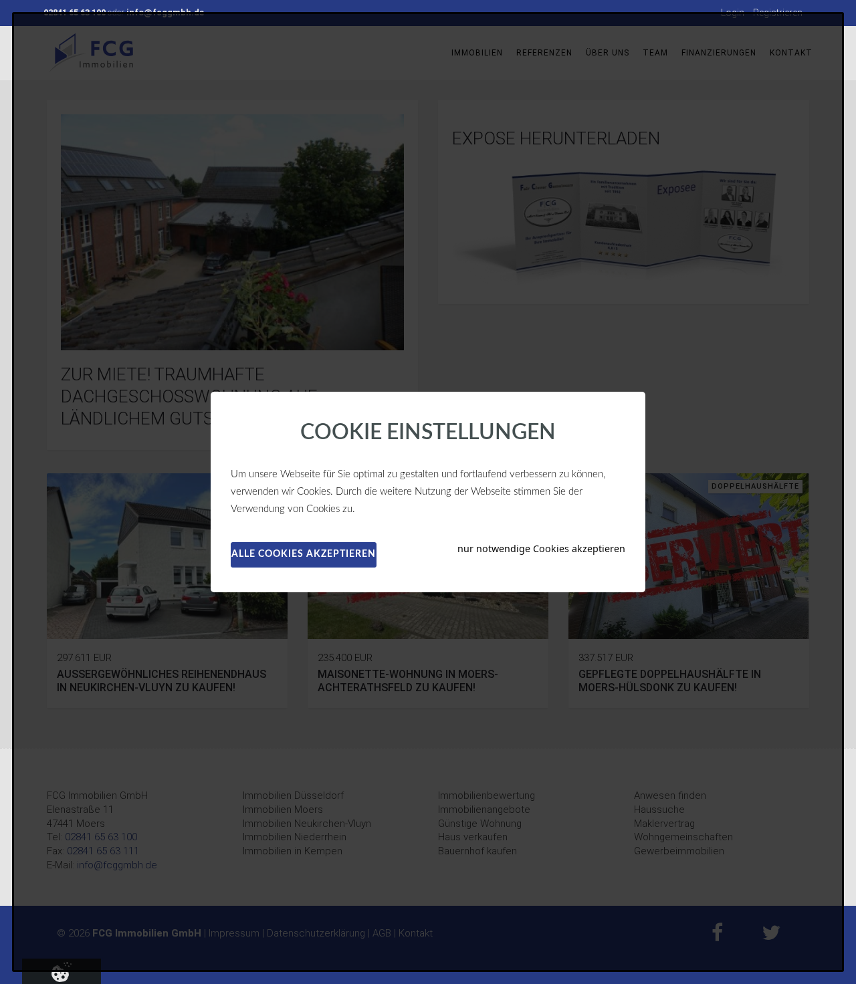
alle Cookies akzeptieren (303, 554)
